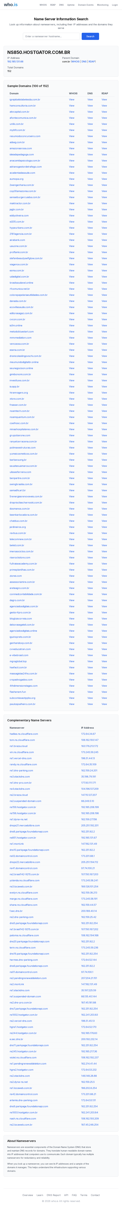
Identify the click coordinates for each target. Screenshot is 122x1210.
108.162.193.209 (90, 1118)
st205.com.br (17, 221)
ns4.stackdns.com (20, 788)
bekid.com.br (17, 545)
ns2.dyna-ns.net (19, 1081)
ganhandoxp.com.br (21, 642)
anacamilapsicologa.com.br (25, 160)
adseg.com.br (17, 142)
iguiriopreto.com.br (20, 636)
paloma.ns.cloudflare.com (24, 935)
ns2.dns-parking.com (21, 917)
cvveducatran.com (20, 649)
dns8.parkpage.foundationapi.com (29, 831)
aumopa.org (16, 178)
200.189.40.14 (89, 910)
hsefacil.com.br (18, 667)
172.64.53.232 (89, 1069)
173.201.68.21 (88, 1094)
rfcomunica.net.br (20, 288)
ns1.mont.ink (17, 843)
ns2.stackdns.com (20, 1075)
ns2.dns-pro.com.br (21, 1002)
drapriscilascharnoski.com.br (26, 502)
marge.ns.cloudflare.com (24, 898)
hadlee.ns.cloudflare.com (24, 733)
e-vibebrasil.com (19, 655)
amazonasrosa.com (21, 148)
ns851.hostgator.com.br (23, 837)
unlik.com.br (17, 123)
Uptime (71, 5)
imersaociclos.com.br (22, 551)
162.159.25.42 (88, 917)
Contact (95, 1195)
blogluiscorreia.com (21, 618)
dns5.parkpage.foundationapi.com (29, 923)
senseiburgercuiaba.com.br (25, 197)
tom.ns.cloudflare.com (22, 739)
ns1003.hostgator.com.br (24, 1112)
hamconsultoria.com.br (23, 105)
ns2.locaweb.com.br (21, 1124)
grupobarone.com (20, 435)
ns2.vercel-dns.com (21, 1020)
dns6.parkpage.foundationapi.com (29, 965)
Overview (27, 1195)
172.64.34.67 (88, 733)
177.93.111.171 (88, 782)
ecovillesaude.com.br (21, 307)
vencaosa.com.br (19, 343)
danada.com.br (18, 301)
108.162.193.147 (89, 739)
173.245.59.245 (89, 752)
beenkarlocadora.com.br (24, 514)
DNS (61, 5)
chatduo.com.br (19, 520)
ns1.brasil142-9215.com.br (24, 929)
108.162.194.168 (89, 935)
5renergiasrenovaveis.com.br (26, 496)
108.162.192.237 (90, 1057)
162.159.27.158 (89, 819)
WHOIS (43, 5)
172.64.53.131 (88, 1100)
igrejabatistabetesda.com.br (25, 99)
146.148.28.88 (89, 1075)
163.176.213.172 (89, 746)
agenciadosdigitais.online (23, 630)
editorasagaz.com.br (21, 313)
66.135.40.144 (89, 996)
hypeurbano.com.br (21, 227)
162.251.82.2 (88, 831)
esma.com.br (17, 270)
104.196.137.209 (89, 788)
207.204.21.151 (89, 978)
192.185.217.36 (89, 1051)
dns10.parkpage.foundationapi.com (29, 849)
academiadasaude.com (22, 172)
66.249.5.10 (87, 801)
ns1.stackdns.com (19, 990)
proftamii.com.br (19, 252)
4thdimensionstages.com (23, 685)
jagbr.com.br (17, 209)
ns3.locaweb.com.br (21, 886)
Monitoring (102, 5)
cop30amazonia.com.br (23, 191)
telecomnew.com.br (21, 539)
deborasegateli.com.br (22, 624)
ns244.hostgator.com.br (23, 1033)
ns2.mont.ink (17, 984)
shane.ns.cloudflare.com (23, 904)
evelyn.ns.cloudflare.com (24, 892)
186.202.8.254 (89, 1088)
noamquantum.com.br (22, 417)
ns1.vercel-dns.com (21, 758)
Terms (83, 1195)
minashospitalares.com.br (24, 429)
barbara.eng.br (18, 459)
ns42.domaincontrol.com (24, 1094)
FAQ (74, 1195)
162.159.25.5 (88, 1081)
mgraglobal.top (18, 661)
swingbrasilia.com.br (21, 484)
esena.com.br (17, 349)
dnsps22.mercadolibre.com (25, 862)
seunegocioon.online (21, 368)
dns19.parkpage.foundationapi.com (29, 953)
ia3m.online (16, 325)
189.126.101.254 (89, 886)
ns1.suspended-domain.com (25, 996)
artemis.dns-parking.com (23, 1100)
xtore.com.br (17, 398)
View (71, 99)
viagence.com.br (19, 264)
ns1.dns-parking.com (21, 770)
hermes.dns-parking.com (24, 959)
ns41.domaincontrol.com (23, 868)
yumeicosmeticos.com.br (24, 453)
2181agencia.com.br (21, 233)
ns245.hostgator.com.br (23, 1051)
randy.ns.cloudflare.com (23, 764)
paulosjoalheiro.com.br (23, 704)
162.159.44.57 (89, 904)
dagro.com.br (17, 600)
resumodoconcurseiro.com (25, 136)
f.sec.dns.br (16, 910)
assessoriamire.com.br (22, 581)
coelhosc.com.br (19, 423)
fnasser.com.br (18, 404)
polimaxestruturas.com (23, 447)
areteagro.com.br (19, 588)
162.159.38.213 (89, 892)
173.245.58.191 (89, 898)
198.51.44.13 (88, 758)
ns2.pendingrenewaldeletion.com (28, 978)
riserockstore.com (20, 557)
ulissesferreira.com (20, 472)
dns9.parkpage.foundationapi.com (29, 1106)
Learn (40, 1195)
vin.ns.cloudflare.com (22, 752)
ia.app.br (14, 386)
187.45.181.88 (88, 1002)
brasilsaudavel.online (21, 282)
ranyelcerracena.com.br (23, 441)
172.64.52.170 (88, 1026)
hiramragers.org (19, 392)
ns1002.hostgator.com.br (24, 1014)
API (66, 1195)
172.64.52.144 (89, 959)
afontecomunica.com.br (23, 117)
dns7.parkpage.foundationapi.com (29, 1008)
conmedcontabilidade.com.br (26, 594)
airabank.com (17, 239)
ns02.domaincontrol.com (24, 855)
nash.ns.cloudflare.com (23, 1118)
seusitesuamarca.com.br (23, 465)
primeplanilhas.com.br (22, 569)
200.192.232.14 (89, 1039)
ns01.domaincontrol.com (23, 972)
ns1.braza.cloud (18, 746)
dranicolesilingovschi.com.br (26, 355)
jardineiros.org (18, 526)
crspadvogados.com (21, 679)
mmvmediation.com (20, 337)
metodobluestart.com (22, 331)
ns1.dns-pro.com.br (21, 782)
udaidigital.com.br (19, 276)
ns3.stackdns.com (20, 776)
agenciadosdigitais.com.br (24, 606)
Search (90, 36)
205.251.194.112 (89, 862)
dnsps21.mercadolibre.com (25, 825)
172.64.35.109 (88, 764)
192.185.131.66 (15, 61)
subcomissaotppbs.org (22, 697)
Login (115, 5)
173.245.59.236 (89, 947)
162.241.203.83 (89, 1014)
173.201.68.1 (88, 855)
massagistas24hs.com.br (23, 673)
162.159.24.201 (89, 770)
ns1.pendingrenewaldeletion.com (28, 1063)
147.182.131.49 (89, 843)
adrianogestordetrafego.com (26, 166)
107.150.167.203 (89, 874)
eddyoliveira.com (19, 215)
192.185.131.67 (89, 837)
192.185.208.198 (90, 813)
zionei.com (16, 575)
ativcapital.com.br (19, 111)
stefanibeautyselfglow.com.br (26, 258)
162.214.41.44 (89, 1063)
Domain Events (86, 5)
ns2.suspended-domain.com (25, 801)
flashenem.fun (18, 691)
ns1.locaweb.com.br (21, 1088)
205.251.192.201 (89, 825)
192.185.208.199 (90, 807)
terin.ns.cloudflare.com (23, 947)
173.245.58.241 (89, 880)
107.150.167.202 (89, 929)
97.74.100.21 (88, 868)
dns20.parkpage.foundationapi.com (29, 941)
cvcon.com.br (17, 319)
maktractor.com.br (20, 203)
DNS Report (54, 1195)
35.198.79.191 (88, 776)
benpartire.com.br (20, 478)
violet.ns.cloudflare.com (23, 1057)
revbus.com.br (18, 533)
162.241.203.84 (89, 1112)
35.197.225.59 (88, 990)
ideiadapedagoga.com (22, 154)
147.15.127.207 (89, 794)
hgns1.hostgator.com (21, 1026)
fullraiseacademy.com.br (23, 563)
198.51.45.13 (88, 1020)
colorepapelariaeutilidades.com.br (29, 294)
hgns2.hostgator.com (21, 1069)
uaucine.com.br (18, 246)
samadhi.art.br (18, 490)
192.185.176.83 (89, 1033)
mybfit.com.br (17, 130)
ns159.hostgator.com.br (23, 807)
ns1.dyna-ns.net (18, 819)
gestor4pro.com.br (20, 612)
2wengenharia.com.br (22, 184)
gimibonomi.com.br (20, 374)
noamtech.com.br (20, 410)
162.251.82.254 (89, 923)
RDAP (53, 5)
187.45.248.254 (89, 1124)
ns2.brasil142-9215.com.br (24, 874)
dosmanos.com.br (20, 508)
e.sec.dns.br (16, 1039)
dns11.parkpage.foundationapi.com (29, 1045)
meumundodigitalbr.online (24, 362)
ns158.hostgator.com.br (23, 813)
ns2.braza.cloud (19, 794)
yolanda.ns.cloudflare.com (24, 880)
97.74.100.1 (87, 972)
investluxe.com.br (20, 380)
